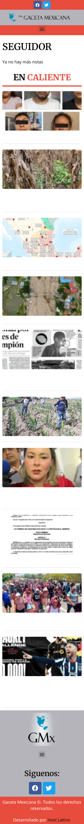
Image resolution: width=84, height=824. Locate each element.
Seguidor (27, 47)
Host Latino (59, 820)
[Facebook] (38, 5)
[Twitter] (47, 5)
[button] (42, 29)
